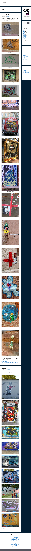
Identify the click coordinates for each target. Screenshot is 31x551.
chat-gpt (3, 362)
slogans (14, 543)
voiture (12, 546)
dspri (13, 538)
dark (16, 537)
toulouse (4, 363)
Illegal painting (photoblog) (25, 55)
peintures (6, 361)
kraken (12, 362)
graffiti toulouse (17, 539)
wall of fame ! (25, 43)
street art (17, 544)
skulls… (24, 40)
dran (11, 538)
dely (18, 537)
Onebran (24, 74)
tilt (11, 545)
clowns (6, 362)
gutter (12, 540)
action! (18, 4)
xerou (16, 546)
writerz (14, 546)
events (7, 4)
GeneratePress (20, 549)
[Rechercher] (28, 23)
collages (24, 32)
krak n (10, 362)
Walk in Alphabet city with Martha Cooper (26, 73)
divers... (3, 361)
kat (13, 540)
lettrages (3, 528)
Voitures (24, 42)
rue (11, 543)
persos (17, 362)
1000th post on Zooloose (25, 70)
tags (18, 544)
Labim (24, 58)
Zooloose (4, 2)
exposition (17, 538)
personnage (14, 362)
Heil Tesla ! (24, 71)
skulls (12, 543)
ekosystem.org (26, 67)
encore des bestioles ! (8, 15)
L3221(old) (24, 57)
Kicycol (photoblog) (25, 56)
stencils (12, 544)
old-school (24, 36)
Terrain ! (4, 368)
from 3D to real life (25, 75)
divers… (24, 33)
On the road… (25, 37)
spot (18, 543)
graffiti (8, 362)
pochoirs (14, 4)
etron (14, 538)
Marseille (24, 76)
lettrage (14, 540)
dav (17, 537)
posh (2, 363)
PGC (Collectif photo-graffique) (26, 60)
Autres (21, 4)
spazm (16, 543)
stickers (11, 4)
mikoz (12, 542)
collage (12, 537)
